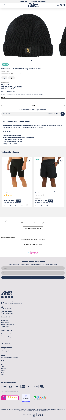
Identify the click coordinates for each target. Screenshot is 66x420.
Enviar (33, 106)
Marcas (3, 340)
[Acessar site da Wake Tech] (40, 415)
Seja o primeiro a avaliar (33, 228)
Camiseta (4, 368)
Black (2, 364)
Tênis (2, 366)
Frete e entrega (5, 336)
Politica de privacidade (7, 325)
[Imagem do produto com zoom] (28, 35)
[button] (31, 60)
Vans (2, 375)
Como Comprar (5, 322)
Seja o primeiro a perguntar (33, 245)
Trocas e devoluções (6, 334)
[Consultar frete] (62, 114)
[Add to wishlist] (4, 78)
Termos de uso (5, 327)
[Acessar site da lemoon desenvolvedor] (30, 415)
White (3, 370)
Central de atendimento (7, 338)
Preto (2, 372)
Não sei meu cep (53, 114)
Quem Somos (5, 320)
